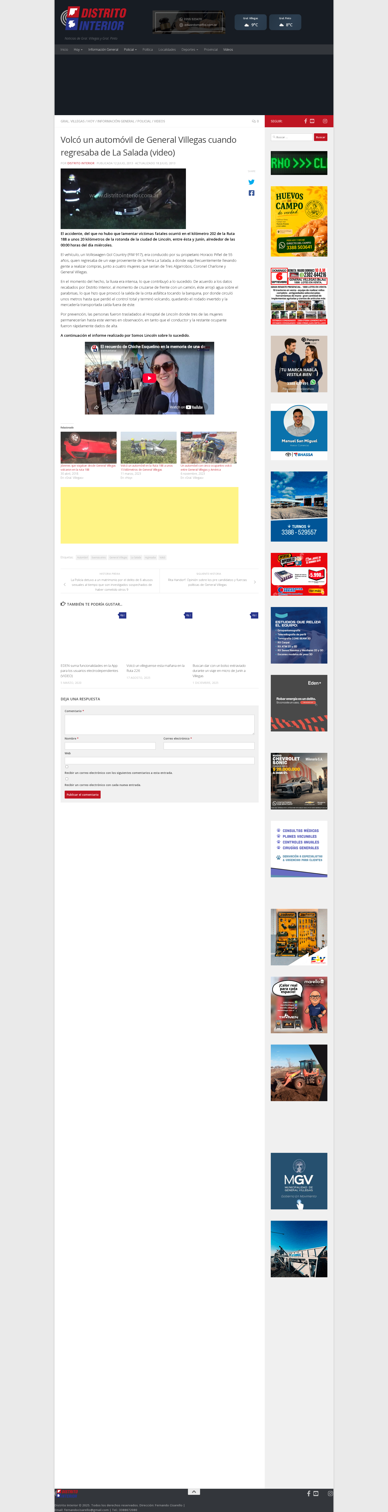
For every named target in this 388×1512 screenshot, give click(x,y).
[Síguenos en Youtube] (312, 121)
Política (147, 49)
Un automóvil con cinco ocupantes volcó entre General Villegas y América (206, 467)
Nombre (72, 738)
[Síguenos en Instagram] (325, 121)
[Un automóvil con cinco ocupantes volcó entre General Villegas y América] (209, 448)
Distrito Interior (80, 163)
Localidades (167, 49)
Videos (228, 49)
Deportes (188, 49)
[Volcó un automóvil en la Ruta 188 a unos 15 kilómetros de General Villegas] (149, 448)
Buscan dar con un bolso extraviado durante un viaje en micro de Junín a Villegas (219, 670)
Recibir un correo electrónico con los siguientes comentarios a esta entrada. (119, 773)
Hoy (77, 49)
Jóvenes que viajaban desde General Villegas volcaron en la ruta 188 (88, 467)
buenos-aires (99, 557)
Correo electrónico (177, 738)
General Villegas (118, 557)
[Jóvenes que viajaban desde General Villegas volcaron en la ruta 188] (89, 448)
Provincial (211, 49)
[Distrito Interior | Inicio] (93, 19)
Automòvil (82, 557)
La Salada (136, 557)
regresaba (150, 557)
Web (68, 753)
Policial (129, 49)
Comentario (74, 711)
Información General (103, 49)
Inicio (64, 49)
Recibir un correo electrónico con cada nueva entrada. (103, 785)
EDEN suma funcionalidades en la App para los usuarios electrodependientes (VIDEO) (89, 670)
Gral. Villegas (73, 121)
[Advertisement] (194, 85)
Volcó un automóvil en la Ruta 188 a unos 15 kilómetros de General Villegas (147, 467)
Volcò (162, 557)
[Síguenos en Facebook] (305, 121)
